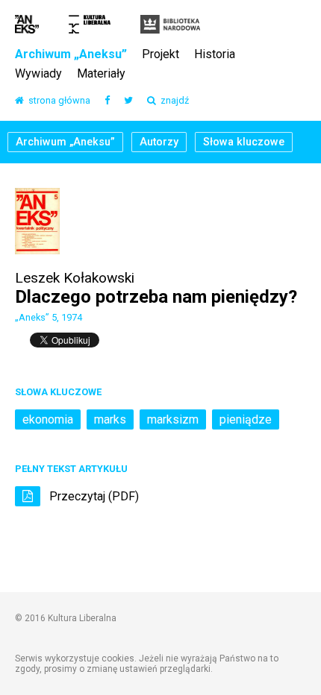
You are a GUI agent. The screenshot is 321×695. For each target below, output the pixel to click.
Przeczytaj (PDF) (92, 496)
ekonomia (47, 419)
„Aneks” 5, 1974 (48, 317)
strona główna (57, 101)
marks (110, 419)
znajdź (172, 101)
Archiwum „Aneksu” (71, 54)
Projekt (160, 54)
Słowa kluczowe (243, 142)
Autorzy (159, 142)
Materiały (101, 74)
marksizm (173, 419)
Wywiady (38, 74)
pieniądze (245, 419)
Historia (214, 54)
